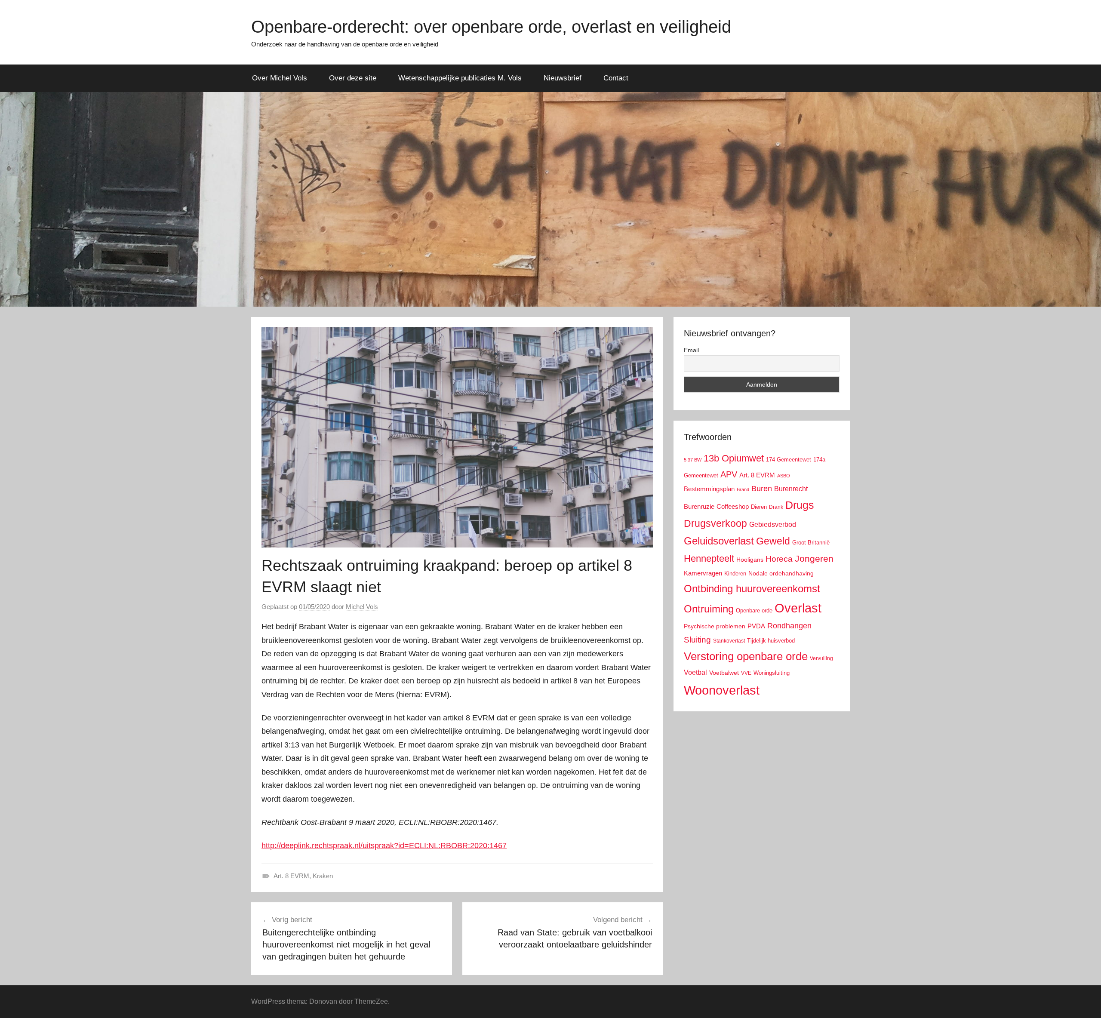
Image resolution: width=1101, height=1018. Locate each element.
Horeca (779, 558)
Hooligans (749, 559)
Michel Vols (362, 606)
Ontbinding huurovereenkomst (752, 588)
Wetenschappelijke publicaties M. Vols (460, 78)
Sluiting (697, 639)
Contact (615, 78)
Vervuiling (821, 658)
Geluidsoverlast (719, 541)
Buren (761, 488)
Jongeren (814, 558)
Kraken (323, 876)
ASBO (783, 475)
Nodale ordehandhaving (781, 573)
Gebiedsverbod (772, 524)
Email (691, 350)
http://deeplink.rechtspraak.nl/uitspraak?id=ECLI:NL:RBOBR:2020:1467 (384, 845)
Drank (776, 507)
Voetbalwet (724, 672)
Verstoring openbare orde (746, 656)
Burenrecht (791, 488)
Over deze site (352, 78)
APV (728, 474)
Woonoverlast (722, 690)
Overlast (798, 608)
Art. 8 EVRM (291, 876)
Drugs (799, 505)
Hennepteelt (709, 558)
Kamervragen (703, 573)
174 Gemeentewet (788, 459)
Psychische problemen (714, 626)
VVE (746, 673)
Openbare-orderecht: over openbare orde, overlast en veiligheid (491, 26)
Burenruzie (699, 506)
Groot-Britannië (811, 542)
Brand (743, 489)
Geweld (773, 541)
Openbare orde (754, 611)
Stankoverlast (729, 641)
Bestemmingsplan (709, 488)
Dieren (759, 507)
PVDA (756, 626)
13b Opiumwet (734, 458)
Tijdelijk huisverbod (771, 641)
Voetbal (695, 672)
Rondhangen (789, 625)
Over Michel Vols (279, 78)
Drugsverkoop (715, 523)
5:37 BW (692, 459)
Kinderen (735, 573)
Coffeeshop (733, 506)
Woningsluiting (771, 673)
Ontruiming (709, 609)
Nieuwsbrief (562, 78)
